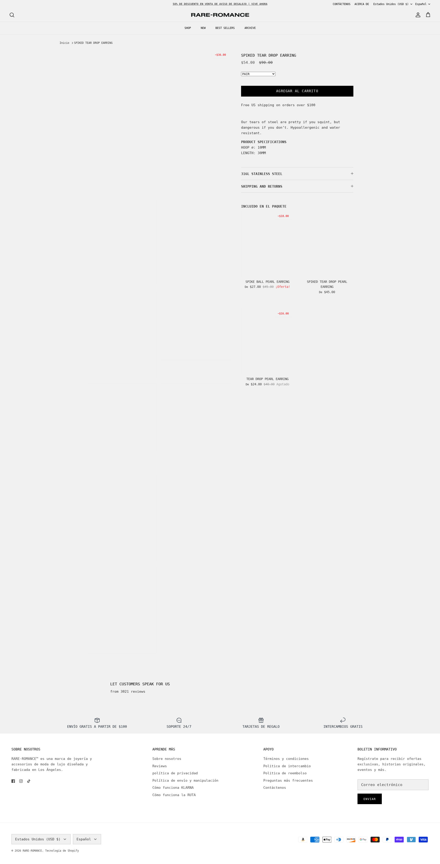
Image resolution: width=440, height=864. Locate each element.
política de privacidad (175, 773)
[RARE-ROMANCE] (220, 15)
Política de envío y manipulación (185, 780)
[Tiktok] (28, 781)
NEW (203, 28)
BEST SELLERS (225, 28)
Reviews (159, 766)
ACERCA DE (362, 4)
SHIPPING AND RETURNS (261, 186)
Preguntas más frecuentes (288, 780)
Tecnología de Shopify (62, 850)
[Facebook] (13, 781)
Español (420, 4)
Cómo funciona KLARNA (173, 788)
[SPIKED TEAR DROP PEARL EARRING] (327, 244)
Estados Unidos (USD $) (391, 4)
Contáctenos (274, 788)
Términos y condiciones (286, 759)
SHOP (187, 28)
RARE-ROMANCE (32, 850)
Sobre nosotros (166, 759)
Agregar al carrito (297, 91)
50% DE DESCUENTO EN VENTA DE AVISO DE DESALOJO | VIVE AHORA (220, 4)
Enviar (369, 799)
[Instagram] (21, 781)
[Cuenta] (417, 15)
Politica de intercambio (287, 766)
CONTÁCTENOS (341, 4)
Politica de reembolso (285, 773)
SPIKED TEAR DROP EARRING (93, 42)
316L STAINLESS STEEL (261, 174)
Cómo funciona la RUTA (174, 795)
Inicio (64, 42)
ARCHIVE (250, 28)
